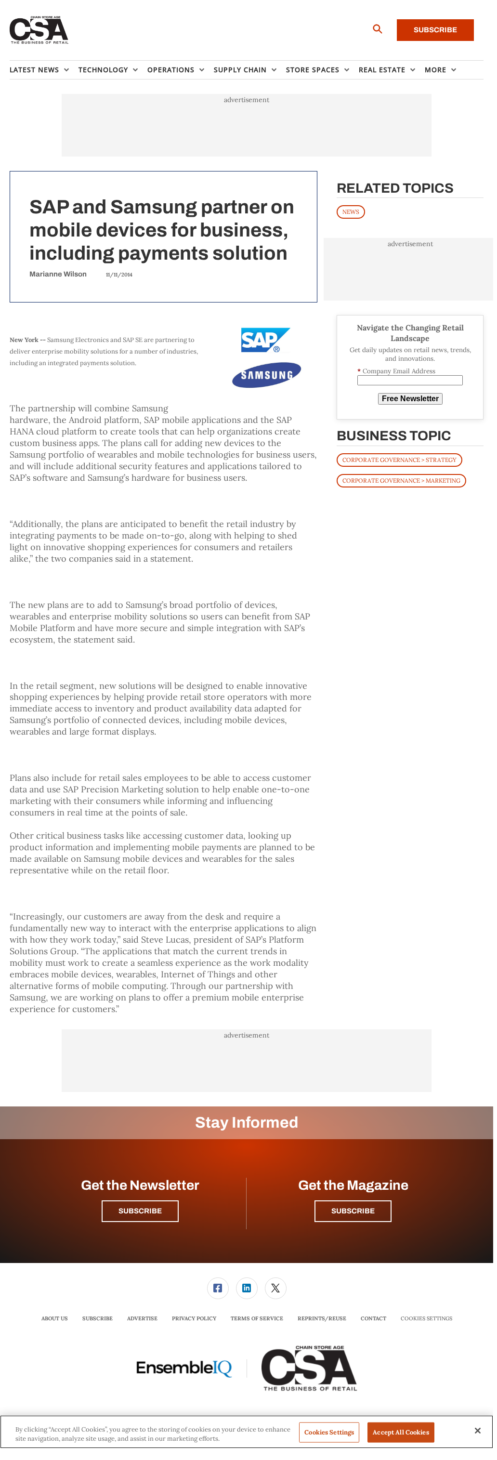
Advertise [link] (142, 1318)
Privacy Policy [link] (194, 1318)
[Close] (477, 1430)
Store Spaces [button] (313, 69)
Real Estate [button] (382, 69)
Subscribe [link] (97, 1318)
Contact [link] (373, 1318)
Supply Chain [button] (240, 69)
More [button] (435, 69)
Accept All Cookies (401, 1432)
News (350, 211)
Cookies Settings (426, 1318)
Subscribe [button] (140, 1211)
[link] (218, 1288)
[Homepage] (39, 30)
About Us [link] (54, 1318)
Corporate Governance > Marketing (401, 480)
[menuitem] (44, 70)
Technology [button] (103, 69)
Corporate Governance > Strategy (399, 459)
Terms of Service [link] (257, 1318)
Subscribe (435, 30)
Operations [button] (171, 69)
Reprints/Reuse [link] (322, 1318)
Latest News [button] (34, 69)
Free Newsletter (410, 399)
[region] (246, 1431)
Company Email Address (396, 371)
